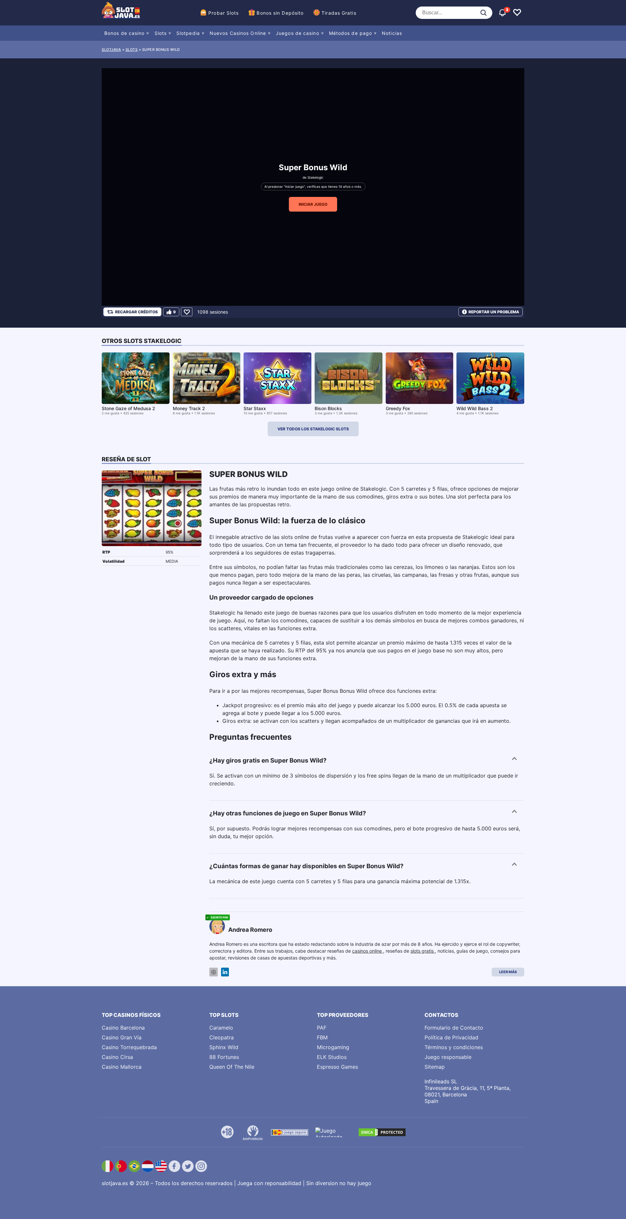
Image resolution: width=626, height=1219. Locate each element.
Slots (161, 33)
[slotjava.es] (121, 13)
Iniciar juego (313, 204)
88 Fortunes (224, 1057)
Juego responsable (448, 1057)
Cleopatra (221, 1037)
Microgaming (333, 1047)
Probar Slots (223, 13)
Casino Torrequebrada (129, 1047)
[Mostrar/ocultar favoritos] (517, 13)
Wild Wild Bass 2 (474, 408)
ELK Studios (332, 1057)
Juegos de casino (297, 33)
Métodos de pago (350, 33)
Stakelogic (315, 177)
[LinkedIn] (225, 972)
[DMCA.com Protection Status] (382, 1132)
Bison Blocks (328, 408)
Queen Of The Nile (231, 1066)
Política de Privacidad (451, 1037)
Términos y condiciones (454, 1047)
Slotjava (111, 49)
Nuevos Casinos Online (238, 33)
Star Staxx (255, 408)
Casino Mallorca (122, 1066)
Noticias (392, 33)
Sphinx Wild (223, 1047)
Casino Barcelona (123, 1027)
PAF (321, 1027)
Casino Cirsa (117, 1057)
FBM (322, 1037)
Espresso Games (337, 1066)
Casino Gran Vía (122, 1037)
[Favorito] (186, 311)
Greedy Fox (398, 408)
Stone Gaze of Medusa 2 (128, 408)
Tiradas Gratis (338, 13)
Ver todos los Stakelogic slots (313, 428)
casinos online (367, 951)
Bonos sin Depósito (280, 13)
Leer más (508, 972)
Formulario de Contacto (454, 1027)
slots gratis (422, 951)
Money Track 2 (189, 408)
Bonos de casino (124, 33)
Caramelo (221, 1027)
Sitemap (435, 1066)
